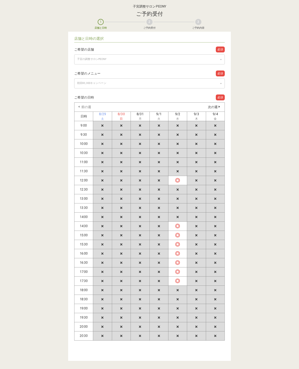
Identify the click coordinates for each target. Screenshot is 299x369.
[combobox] (149, 59)
